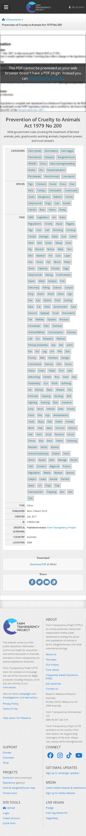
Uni (52, 351)
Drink (66, 453)
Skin (67, 351)
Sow (63, 236)
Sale (70, 491)
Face (73, 306)
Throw (31, 440)
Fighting (32, 402)
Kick (41, 440)
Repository (14, 782)
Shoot (31, 459)
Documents (68, 313)
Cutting (68, 300)
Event (51, 293)
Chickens (41, 184)
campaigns (25, 693)
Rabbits (58, 196)
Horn (39, 434)
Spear (31, 485)
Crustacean (34, 325)
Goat (68, 242)
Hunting (70, 230)
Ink (30, 389)
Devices (49, 364)
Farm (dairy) (51, 150)
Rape (49, 389)
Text (69, 249)
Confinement (63, 274)
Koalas (66, 203)
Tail (30, 319)
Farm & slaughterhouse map (19, 787)
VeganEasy (52, 818)
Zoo (41, 170)
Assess (42, 459)
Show (31, 268)
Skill (69, 396)
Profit (55, 383)
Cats (57, 203)
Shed (47, 306)
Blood (57, 262)
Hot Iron (60, 428)
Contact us (52, 688)
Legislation (43, 217)
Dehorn (72, 428)
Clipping (45, 396)
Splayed (44, 313)
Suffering (66, 383)
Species (70, 472)
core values (9, 687)
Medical (61, 338)
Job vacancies (53, 683)
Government (60, 306)
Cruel (48, 434)
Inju (47, 415)
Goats (31, 196)
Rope (41, 421)
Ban (62, 491)
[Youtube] (79, 755)
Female (69, 421)
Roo (57, 376)
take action (31, 697)
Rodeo (32, 170)
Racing (48, 274)
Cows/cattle (71, 190)
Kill (50, 255)
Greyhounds (35, 203)
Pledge (50, 807)
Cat (39, 306)
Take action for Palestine (17, 718)
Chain (41, 370)
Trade (31, 421)
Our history (52, 664)
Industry (71, 332)
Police (31, 370)
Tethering (72, 440)
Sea (53, 345)
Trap (57, 485)
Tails (30, 466)
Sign (69, 293)
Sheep (62, 209)
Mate (49, 428)
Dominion (17, 777)
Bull (39, 242)
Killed (42, 281)
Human (55, 268)
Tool (61, 370)
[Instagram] (60, 755)
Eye (38, 300)
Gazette (52, 319)
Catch (70, 345)
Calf (47, 230)
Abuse (73, 459)
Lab (30, 338)
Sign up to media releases (60, 793)
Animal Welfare (36, 332)
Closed (32, 236)
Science (57, 287)
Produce (64, 319)
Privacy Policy (11, 703)
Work (31, 428)
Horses (69, 196)
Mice (30, 190)
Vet (69, 389)
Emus (63, 184)
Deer (72, 184)
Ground (32, 313)
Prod (57, 300)
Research (48, 338)
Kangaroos (44, 196)
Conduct (41, 466)
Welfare (40, 319)
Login (6, 813)
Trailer (52, 370)
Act (54, 217)
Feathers (53, 357)
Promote (33, 396)
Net (61, 345)
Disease (60, 389)
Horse (39, 262)
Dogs (48, 203)
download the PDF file (45, 78)
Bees (42, 209)
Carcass (69, 287)
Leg (44, 351)
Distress (52, 281)
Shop (6, 762)
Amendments (60, 415)
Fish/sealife (55, 190)
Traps (48, 485)
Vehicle (50, 408)
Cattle (73, 236)
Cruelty (48, 223)
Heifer (59, 421)
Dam (51, 459)
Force (31, 415)
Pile (60, 351)
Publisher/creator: (37, 527)
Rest (55, 402)
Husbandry (34, 383)
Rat (30, 351)
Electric (47, 300)
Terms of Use (10, 708)
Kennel (54, 447)
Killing (46, 287)
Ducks (53, 184)
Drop (31, 293)
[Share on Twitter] (39, 582)
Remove (59, 434)
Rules (62, 217)
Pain (46, 325)
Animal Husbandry (38, 453)
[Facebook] (50, 755)
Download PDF (38, 564)
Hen (30, 262)
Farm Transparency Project (61, 527)
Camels (32, 209)
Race (30, 306)
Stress (61, 293)
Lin (39, 485)
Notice (50, 249)
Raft (49, 421)
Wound (39, 249)
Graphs (32, 479)
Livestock (66, 402)
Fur (37, 338)
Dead (55, 236)
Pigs (30, 184)
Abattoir (40, 255)
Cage (66, 268)
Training (45, 402)
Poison (66, 466)
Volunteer (8, 757)
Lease (43, 479)
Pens (49, 440)
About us (51, 654)
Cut (46, 383)
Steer (31, 242)
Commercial (34, 364)
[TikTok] (69, 755)
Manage (62, 459)
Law (69, 370)
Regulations (34, 223)
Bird (30, 255)
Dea (74, 376)
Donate (7, 752)
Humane (57, 325)
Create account (11, 818)
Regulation (34, 472)
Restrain (32, 447)
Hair (30, 434)
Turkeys (41, 190)
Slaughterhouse (66, 157)
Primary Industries (38, 345)
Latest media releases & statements (66, 787)
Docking (58, 396)
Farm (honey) (52, 176)
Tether (59, 440)
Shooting (58, 230)
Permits (65, 479)
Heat (40, 428)
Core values (52, 669)
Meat (60, 249)
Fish (62, 281)
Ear (37, 351)
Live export (68, 176)
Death (31, 281)
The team (51, 659)
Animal (53, 479)
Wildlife (32, 163)
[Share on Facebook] (32, 582)
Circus (43, 163)
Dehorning (34, 376)
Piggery (70, 223)
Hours (70, 434)
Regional (54, 466)
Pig (30, 249)
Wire (42, 357)
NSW (30, 217)
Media (47, 472)
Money (39, 389)
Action (68, 364)
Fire (40, 415)
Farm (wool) (34, 157)
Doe (30, 498)
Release (58, 472)
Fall (48, 262)
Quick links (9, 823)
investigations (11, 697)
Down (40, 293)
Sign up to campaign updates (62, 773)
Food (55, 313)
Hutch (44, 447)
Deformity (33, 287)
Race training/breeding (62, 163)
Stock (40, 408)
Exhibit (47, 376)
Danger (65, 357)
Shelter (56, 453)
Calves (52, 209)
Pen (30, 300)
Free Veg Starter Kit (56, 812)
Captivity (43, 268)
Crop (31, 408)
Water (67, 262)
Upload (10, 807)
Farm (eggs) (67, 150)
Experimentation (56, 170)
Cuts (58, 255)
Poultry (32, 357)
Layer (67, 255)
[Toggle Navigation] (6, 7)
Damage (43, 236)
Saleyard (49, 157)
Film (59, 364)
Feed (65, 376)
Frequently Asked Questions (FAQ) (62, 676)
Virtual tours (10, 793)
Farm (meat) (34, 150)
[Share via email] (46, 582)
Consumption (55, 332)
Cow (38, 230)
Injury (59, 223)
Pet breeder (34, 176)
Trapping (51, 491)
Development (35, 491)
